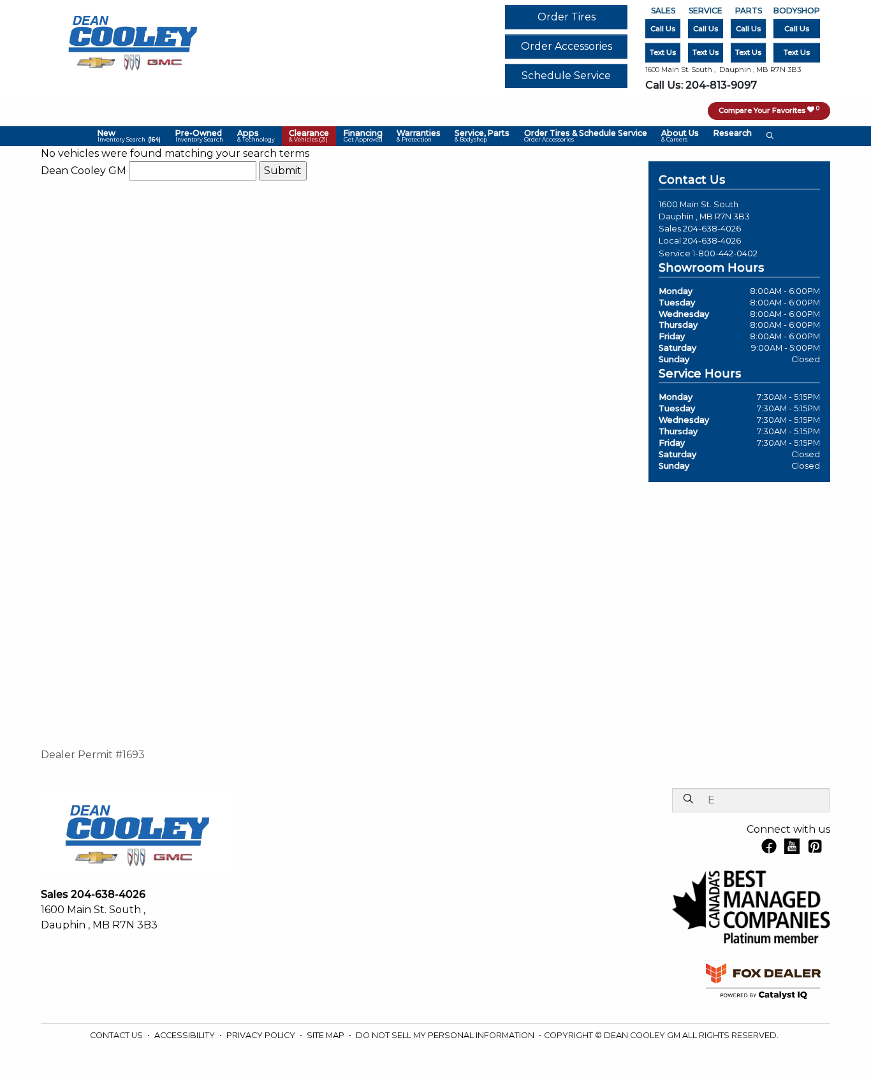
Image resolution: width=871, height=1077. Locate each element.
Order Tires (567, 17)
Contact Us (117, 1035)
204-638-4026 (712, 228)
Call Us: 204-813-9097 (701, 85)
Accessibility (185, 1035)
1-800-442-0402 (725, 253)
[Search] (688, 799)
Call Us (662, 28)
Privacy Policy (261, 1035)
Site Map (326, 1035)
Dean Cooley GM (83, 171)
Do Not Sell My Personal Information (446, 1035)
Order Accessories (566, 46)
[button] (129, 136)
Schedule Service (566, 76)
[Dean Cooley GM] (132, 39)
